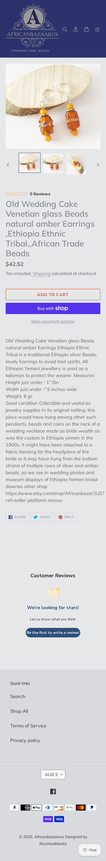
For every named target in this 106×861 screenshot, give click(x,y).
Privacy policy (25, 740)
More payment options (53, 321)
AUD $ (51, 774)
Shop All (19, 711)
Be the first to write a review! (53, 632)
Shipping (41, 273)
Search (17, 696)
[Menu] (97, 29)
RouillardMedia (53, 843)
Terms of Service (28, 726)
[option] (29, 162)
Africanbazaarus (49, 836)
